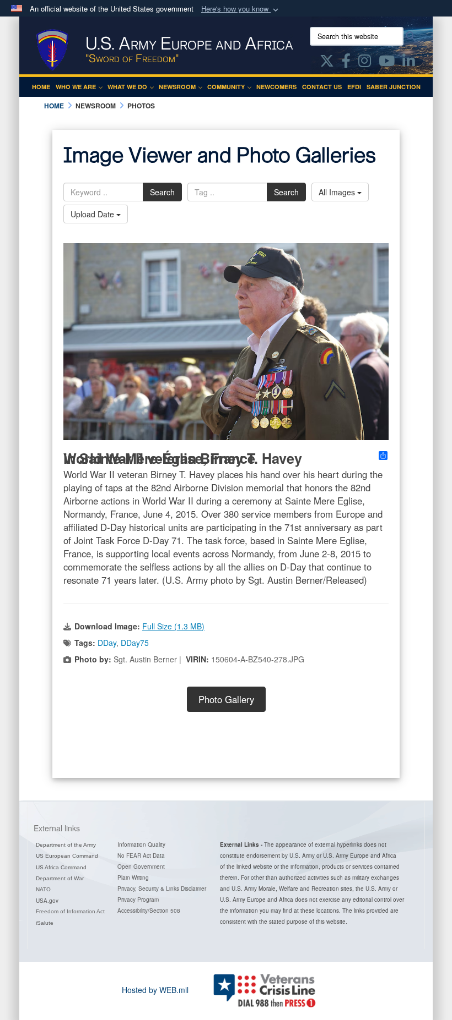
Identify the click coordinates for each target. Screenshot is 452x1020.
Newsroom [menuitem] (177, 87)
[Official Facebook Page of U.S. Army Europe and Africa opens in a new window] (346, 62)
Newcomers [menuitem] (276, 87)
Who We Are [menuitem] (76, 87)
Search (162, 192)
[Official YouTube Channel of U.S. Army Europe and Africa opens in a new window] (387, 62)
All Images (338, 192)
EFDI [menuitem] (354, 87)
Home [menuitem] (41, 87)
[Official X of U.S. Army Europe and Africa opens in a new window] (327, 62)
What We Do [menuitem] (127, 87)
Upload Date (93, 214)
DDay (107, 642)
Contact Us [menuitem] (322, 87)
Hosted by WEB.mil (155, 989)
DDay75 (135, 642)
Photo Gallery (226, 699)
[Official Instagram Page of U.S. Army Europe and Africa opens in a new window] (364, 62)
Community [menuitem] (226, 87)
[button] (241, 9)
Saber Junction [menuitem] (394, 87)
